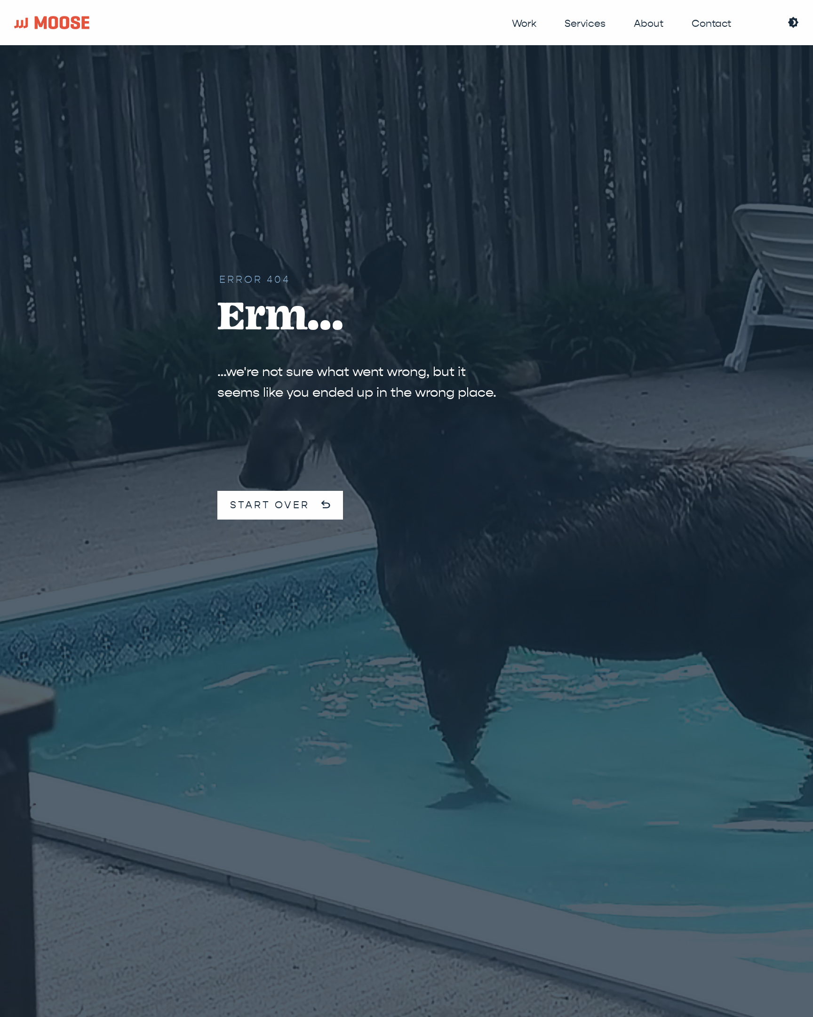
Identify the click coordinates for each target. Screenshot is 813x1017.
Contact (711, 24)
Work (524, 24)
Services (585, 24)
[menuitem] (524, 24)
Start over (281, 636)
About (648, 24)
